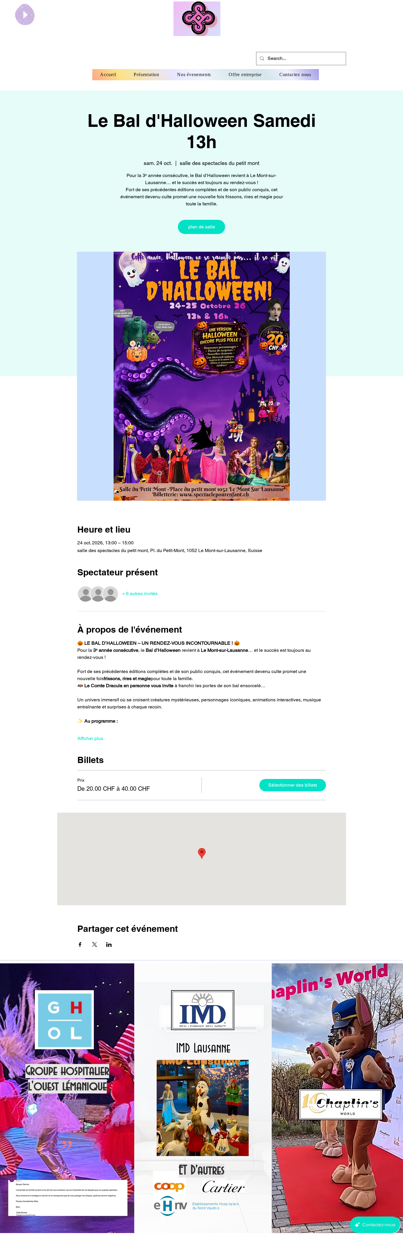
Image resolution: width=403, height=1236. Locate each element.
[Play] (24, 14)
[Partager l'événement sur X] (94, 944)
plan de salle (201, 227)
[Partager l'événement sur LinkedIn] (109, 944)
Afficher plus (90, 738)
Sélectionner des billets (292, 785)
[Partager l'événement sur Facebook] (80, 944)
